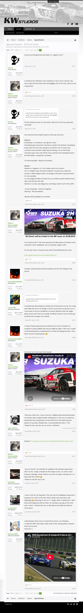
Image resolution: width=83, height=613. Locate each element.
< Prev (16, 50)
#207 (73, 320)
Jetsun (10, 68)
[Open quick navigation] (75, 40)
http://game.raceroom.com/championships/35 (40, 255)
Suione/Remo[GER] (15, 282)
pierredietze (12, 428)
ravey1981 (12, 308)
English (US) (8, 604)
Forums (18, 29)
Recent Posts (20, 33)
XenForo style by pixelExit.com (21, 610)
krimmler (11, 482)
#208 (73, 337)
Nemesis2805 (13, 534)
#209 (73, 409)
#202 (73, 96)
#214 (73, 588)
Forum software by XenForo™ (21, 607)
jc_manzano (12, 508)
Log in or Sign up (53, 1)
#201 (73, 66)
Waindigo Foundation (31, 609)
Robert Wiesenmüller (35, 47)
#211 (73, 456)
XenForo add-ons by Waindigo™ (13, 609)
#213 (73, 512)
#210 (73, 431)
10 (37, 50)
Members (28, 29)
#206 (73, 280)
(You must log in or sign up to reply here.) (65, 593)
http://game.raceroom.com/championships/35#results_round (51, 441)
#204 (73, 204)
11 (40, 50)
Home (10, 29)
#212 (73, 483)
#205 (73, 263)
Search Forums (10, 33)
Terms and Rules (73, 607)
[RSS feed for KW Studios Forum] (77, 604)
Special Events (18, 47)
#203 (73, 128)
